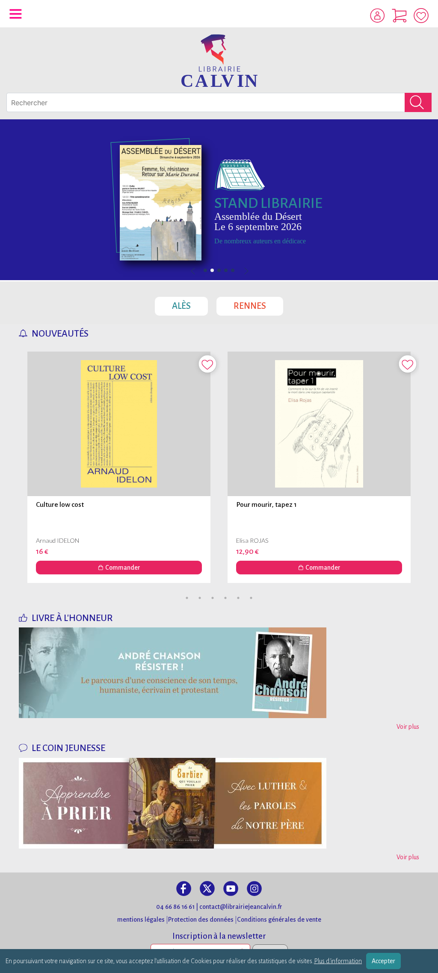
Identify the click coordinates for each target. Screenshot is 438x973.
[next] (245, 271)
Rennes (258, 304)
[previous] (219, 271)
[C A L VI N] (219, 59)
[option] (219, 199)
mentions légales (141, 919)
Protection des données (201, 919)
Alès (190, 304)
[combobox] (219, 102)
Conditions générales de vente (279, 919)
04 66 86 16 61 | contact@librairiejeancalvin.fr (219, 906)
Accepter (383, 961)
